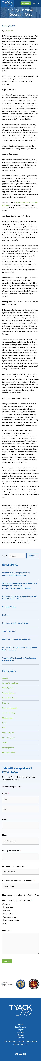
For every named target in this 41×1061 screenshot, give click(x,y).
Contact (21, 1035)
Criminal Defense (8, 693)
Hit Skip (5, 615)
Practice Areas (20, 1027)
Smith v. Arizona (8, 631)
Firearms (5, 703)
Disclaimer (20, 1038)
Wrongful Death (8, 753)
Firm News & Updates (10, 708)
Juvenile (7, 911)
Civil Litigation (7, 688)
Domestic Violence (9, 607)
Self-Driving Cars (8, 738)
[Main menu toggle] (34, 3)
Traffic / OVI (8, 907)
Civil (5, 924)
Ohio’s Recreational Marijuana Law (16, 639)
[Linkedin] (20, 1054)
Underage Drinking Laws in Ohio (15, 623)
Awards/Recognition (10, 683)
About (20, 1024)
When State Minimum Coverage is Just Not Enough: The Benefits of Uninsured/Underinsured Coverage (19, 585)
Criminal (7, 904)
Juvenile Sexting (8, 713)
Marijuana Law (7, 718)
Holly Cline (9, 31)
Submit (7, 961)
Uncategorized (8, 748)
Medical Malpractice (11, 920)
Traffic (4, 743)
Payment (20, 1032)
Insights (20, 1030)
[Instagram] (24, 1054)
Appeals (5, 678)
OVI (3, 728)
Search (4, 556)
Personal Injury (8, 733)
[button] (26, 3)
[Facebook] (16, 1054)
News (4, 723)
